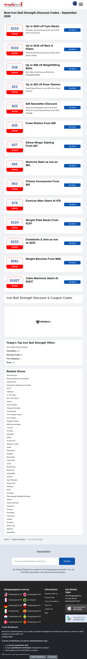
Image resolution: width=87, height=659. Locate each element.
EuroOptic (10, 493)
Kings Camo (11, 483)
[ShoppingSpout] (13, 4)
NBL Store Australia (14, 424)
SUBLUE (10, 529)
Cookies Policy (7, 636)
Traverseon (11, 516)
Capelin (9, 519)
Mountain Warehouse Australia (18, 378)
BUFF (9, 490)
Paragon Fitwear (13, 421)
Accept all (52, 657)
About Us (48, 605)
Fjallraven (10, 392)
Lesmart (10, 428)
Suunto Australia (12, 503)
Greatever (10, 506)
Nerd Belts (10, 512)
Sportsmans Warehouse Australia (19, 385)
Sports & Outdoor (19, 539)
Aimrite (9, 499)
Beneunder (11, 457)
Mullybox (10, 454)
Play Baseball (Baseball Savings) (18, 496)
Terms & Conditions (52, 601)
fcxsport (9, 477)
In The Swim (11, 395)
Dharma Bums (12, 405)
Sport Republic (12, 480)
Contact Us (49, 609)
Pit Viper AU (11, 441)
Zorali (9, 463)
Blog (46, 613)
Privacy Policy (50, 597)
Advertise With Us (51, 594)
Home (6, 539)
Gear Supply (11, 418)
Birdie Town (11, 526)
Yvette (9, 447)
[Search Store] (75, 3)
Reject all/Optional (37, 657)
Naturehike (11, 532)
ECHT (9, 388)
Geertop (10, 509)
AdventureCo (11, 382)
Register (67, 561)
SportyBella (11, 473)
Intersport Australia (13, 408)
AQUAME (10, 434)
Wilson (9, 437)
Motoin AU (10, 470)
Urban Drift (11, 460)
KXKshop (10, 486)
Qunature (10, 522)
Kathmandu (11, 450)
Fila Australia (11, 411)
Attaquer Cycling (13, 444)
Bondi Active (11, 467)
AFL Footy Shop (12, 398)
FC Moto (10, 431)
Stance (9, 401)
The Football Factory (14, 414)
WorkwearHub (12, 375)
